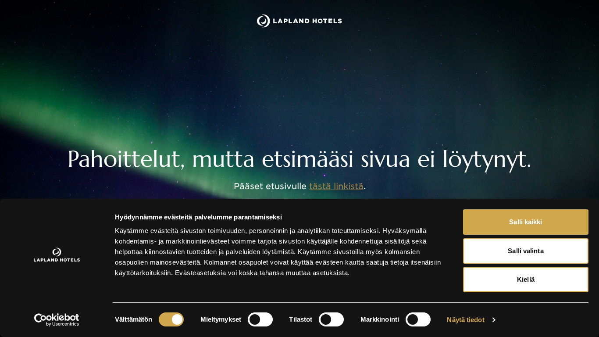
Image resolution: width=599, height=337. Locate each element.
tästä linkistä (336, 186)
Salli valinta (525, 251)
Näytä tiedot (465, 319)
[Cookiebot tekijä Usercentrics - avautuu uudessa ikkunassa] (56, 319)
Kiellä (526, 279)
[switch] (260, 319)
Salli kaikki (525, 222)
